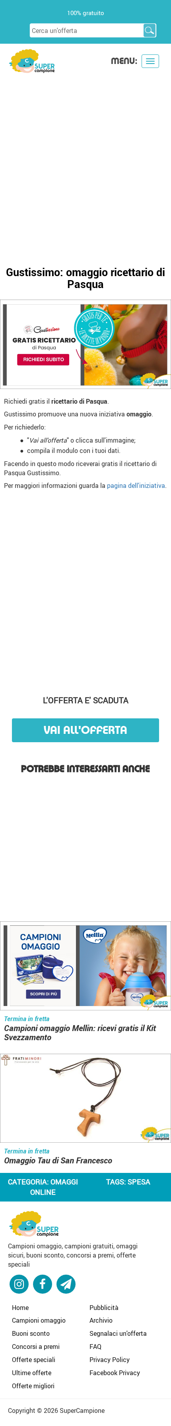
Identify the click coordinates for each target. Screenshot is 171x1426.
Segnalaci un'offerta (118, 1333)
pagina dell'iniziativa (136, 485)
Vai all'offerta (85, 730)
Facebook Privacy (114, 1372)
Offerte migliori (33, 1385)
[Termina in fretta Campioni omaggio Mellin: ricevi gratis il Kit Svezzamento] (85, 966)
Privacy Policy (109, 1359)
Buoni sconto (31, 1333)
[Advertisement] (85, 163)
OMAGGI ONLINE (54, 1187)
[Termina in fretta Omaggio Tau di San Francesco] (85, 1099)
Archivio (101, 1320)
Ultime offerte (31, 1372)
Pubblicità (104, 1307)
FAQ (95, 1346)
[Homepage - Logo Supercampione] (32, 60)
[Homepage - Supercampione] (34, 1223)
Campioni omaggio (39, 1320)
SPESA (139, 1181)
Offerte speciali (33, 1359)
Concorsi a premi (36, 1346)
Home (20, 1307)
